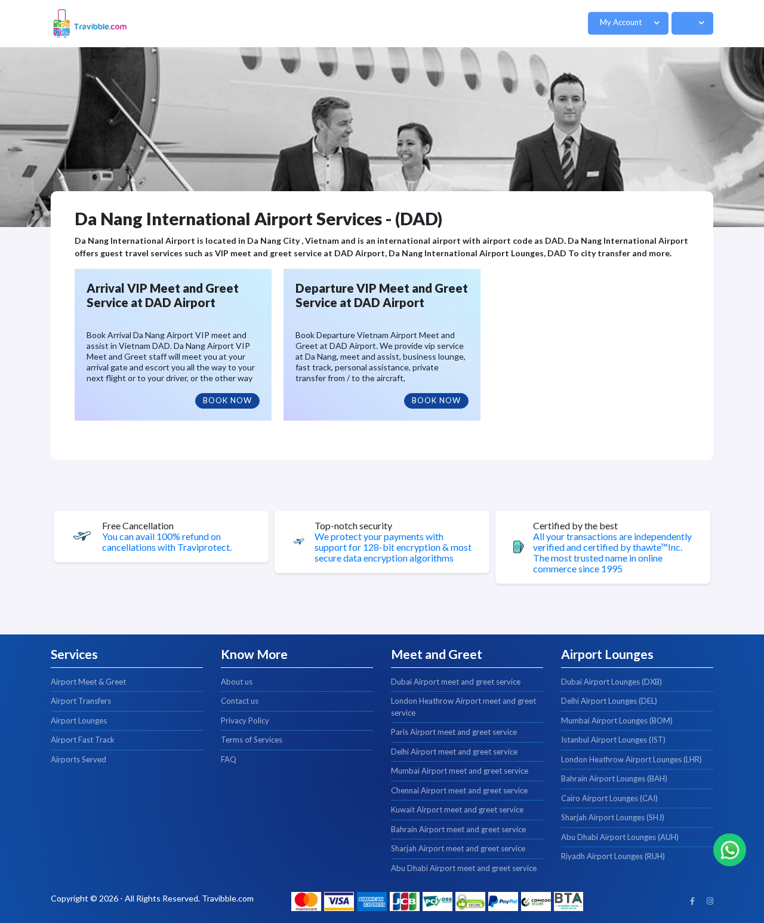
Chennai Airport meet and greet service (459, 790)
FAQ (228, 759)
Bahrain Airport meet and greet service (458, 829)
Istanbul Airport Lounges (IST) (613, 739)
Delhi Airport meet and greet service (454, 751)
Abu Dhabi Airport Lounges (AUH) (620, 837)
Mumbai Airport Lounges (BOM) (617, 720)
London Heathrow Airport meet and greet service (463, 706)
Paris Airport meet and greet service (454, 732)
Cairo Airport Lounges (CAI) (609, 798)
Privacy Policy (245, 720)
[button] (628, 23)
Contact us (239, 701)
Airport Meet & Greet (88, 681)
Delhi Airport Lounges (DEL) (609, 701)
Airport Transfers (81, 701)
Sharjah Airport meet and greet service (458, 848)
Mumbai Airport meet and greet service (459, 770)
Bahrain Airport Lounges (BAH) (614, 778)
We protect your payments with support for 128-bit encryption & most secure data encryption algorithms (393, 547)
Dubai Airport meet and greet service (455, 681)
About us (236, 681)
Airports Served (78, 759)
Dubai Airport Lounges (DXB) (611, 681)
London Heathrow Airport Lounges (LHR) (631, 759)
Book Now (227, 400)
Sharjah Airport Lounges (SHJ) (612, 817)
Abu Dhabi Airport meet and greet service (464, 868)
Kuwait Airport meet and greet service (457, 809)
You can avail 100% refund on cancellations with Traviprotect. (167, 542)
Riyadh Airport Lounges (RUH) (613, 856)
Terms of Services (251, 739)
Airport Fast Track (83, 739)
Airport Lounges (79, 720)
